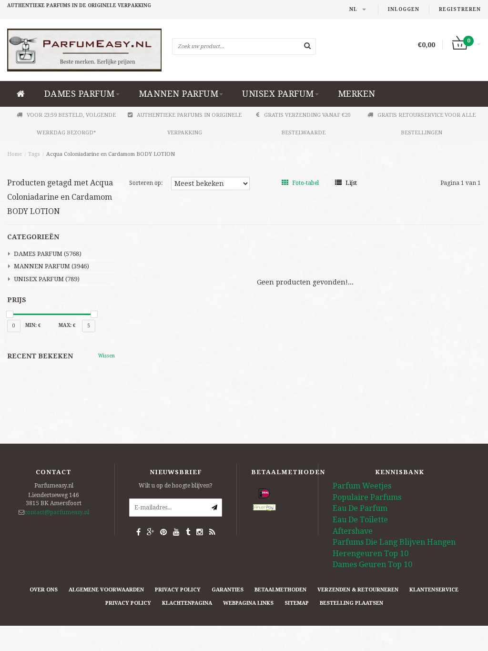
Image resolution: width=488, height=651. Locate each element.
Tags (34, 154)
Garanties (228, 590)
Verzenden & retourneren (357, 590)
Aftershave (353, 531)
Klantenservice (433, 590)
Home (14, 154)
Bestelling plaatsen (351, 603)
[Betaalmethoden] (264, 494)
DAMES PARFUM (79, 94)
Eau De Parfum (360, 508)
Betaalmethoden (280, 590)
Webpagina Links (248, 603)
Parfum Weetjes (362, 485)
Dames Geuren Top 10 (372, 564)
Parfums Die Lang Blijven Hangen (394, 542)
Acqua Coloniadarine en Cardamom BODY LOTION (110, 154)
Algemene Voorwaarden (106, 590)
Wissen (106, 355)
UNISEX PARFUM (278, 94)
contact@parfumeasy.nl (56, 512)
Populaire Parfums (367, 497)
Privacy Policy (178, 590)
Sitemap (297, 603)
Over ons (44, 590)
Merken (357, 94)
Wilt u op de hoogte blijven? (176, 485)
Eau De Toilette (360, 519)
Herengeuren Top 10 (370, 553)
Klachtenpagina (187, 603)
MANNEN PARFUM (179, 94)
